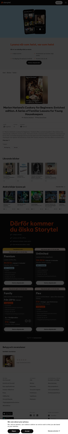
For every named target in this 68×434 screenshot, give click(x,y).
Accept (27, 431)
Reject (14, 431)
